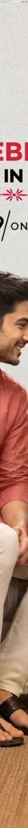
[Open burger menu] (2, 2)
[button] (26, 2)
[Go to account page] (23, 2)
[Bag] (26, 2)
